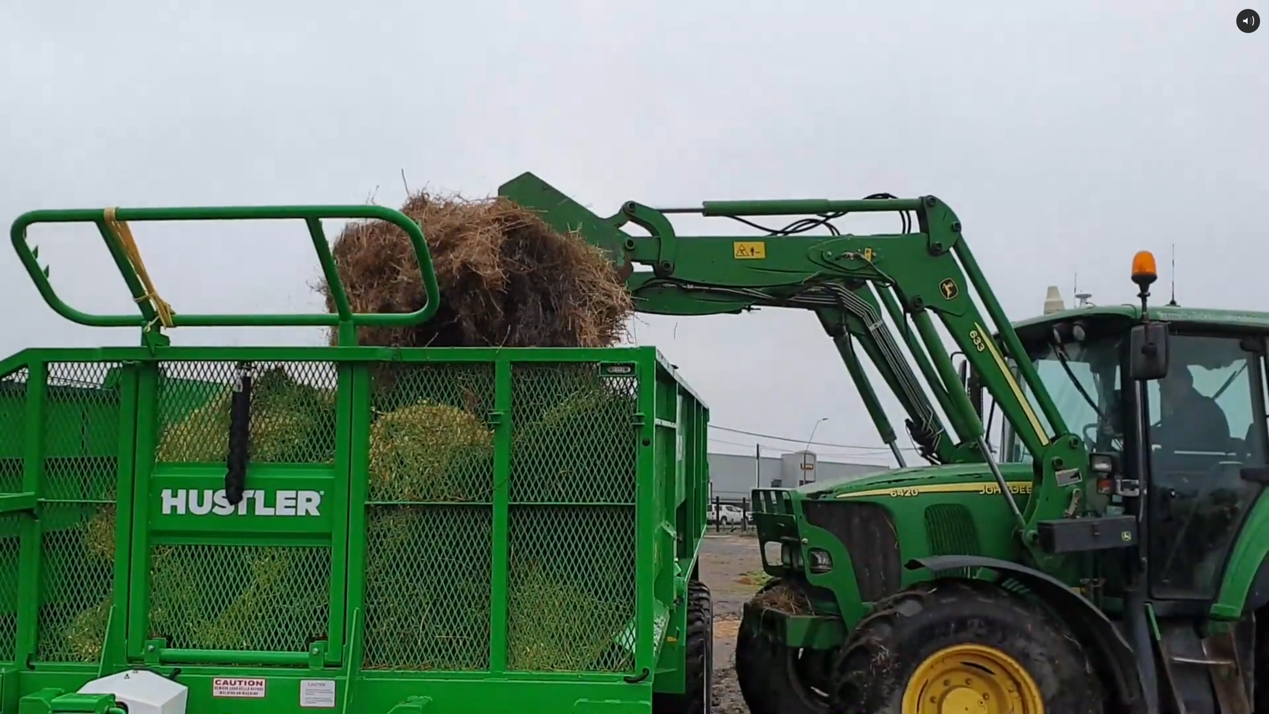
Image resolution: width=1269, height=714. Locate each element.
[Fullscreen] (1260, 706)
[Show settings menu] (1243, 706)
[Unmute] (1226, 706)
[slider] (626, 706)
